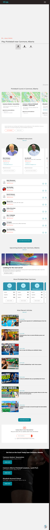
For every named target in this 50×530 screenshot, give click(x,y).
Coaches (24, 47)
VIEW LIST (24, 140)
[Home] (5, 2)
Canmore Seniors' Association (11, 104)
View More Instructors (24, 240)
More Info (7, 462)
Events (30, 47)
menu (45, 2)
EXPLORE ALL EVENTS (8, 273)
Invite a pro (19, 130)
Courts (18, 47)
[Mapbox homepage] (45, 85)
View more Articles (24, 419)
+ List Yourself (9, 130)
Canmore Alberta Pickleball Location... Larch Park (30, 104)
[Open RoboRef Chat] (45, 526)
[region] (25, 68)
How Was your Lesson (9, 170)
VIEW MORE (9, 300)
